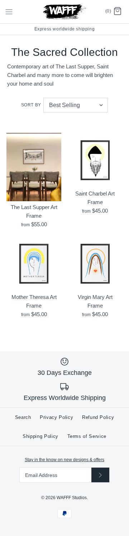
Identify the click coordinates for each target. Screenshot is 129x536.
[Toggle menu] (9, 11)
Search (23, 417)
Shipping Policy (40, 436)
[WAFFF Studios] (64, 12)
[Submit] (100, 475)
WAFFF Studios (72, 497)
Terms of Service (86, 436)
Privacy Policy (56, 417)
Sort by (31, 104)
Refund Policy (98, 417)
